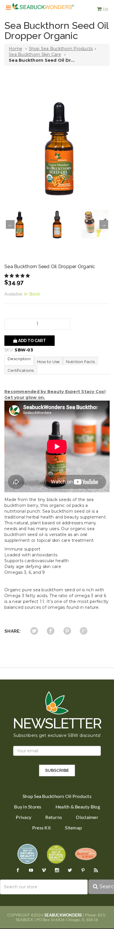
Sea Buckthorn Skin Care (35, 54)
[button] (102, 9)
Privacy (23, 817)
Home (15, 48)
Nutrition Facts (80, 361)
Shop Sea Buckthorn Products (61, 48)
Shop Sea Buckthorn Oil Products (57, 796)
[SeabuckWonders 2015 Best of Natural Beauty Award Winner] (56, 853)
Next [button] (103, 224)
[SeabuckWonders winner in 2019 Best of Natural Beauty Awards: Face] (27, 853)
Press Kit (41, 827)
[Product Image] (57, 148)
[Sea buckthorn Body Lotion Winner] (86, 853)
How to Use (48, 361)
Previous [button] (10, 224)
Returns (53, 817)
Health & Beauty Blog (78, 806)
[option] (57, 148)
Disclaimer (87, 817)
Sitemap (73, 827)
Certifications (21, 370)
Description (19, 358)
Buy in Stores (27, 806)
